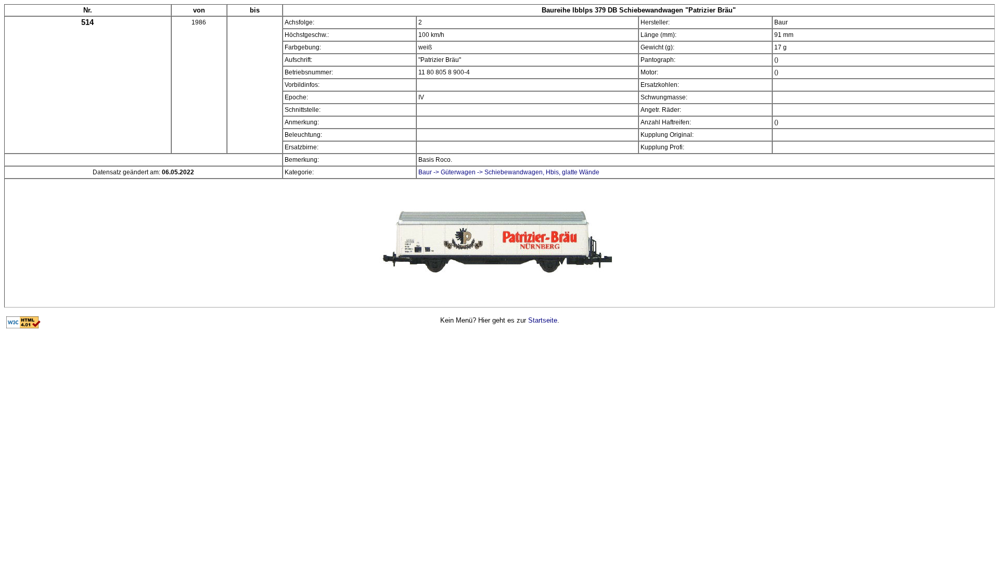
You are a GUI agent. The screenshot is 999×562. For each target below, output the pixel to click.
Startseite (542, 320)
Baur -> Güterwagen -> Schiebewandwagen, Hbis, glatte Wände (508, 172)
